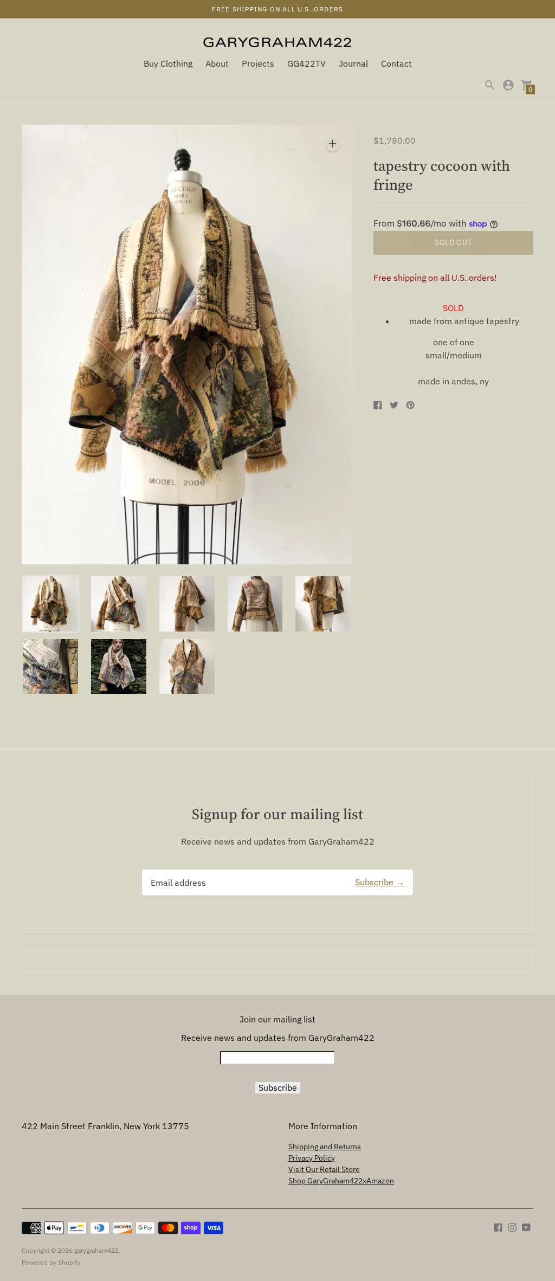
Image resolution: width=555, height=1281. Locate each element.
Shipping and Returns (324, 1146)
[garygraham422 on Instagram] (512, 1226)
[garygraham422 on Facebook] (498, 1226)
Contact (396, 63)
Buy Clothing (168, 63)
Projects (258, 63)
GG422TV (306, 63)
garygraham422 (96, 1250)
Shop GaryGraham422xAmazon (341, 1181)
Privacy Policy (311, 1158)
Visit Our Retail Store (324, 1169)
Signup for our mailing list (277, 813)
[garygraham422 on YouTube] (526, 1226)
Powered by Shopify (51, 1262)
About (217, 63)
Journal (353, 63)
